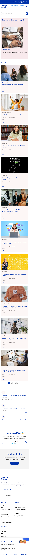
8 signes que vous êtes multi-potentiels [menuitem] (7, 520)
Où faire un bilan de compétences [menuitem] (18, 516)
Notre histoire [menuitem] (17, 505)
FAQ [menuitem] (2, 533)
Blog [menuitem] (2, 507)
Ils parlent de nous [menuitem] (5, 528)
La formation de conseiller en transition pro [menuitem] (20, 510)
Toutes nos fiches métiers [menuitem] (6, 522)
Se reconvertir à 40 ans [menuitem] (6, 516)
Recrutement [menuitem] (3, 536)
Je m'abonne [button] (14, 463)
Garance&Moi (12, 117)
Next (26, 442)
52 (17, 383)
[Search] (27, 13)
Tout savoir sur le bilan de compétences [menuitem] (6, 510)
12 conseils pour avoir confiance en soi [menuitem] (5, 514)
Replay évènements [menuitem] (5, 505)
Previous (2, 442)
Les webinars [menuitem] (17, 513)
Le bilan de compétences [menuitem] (19, 507)
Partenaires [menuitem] (3, 531)
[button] (27, 6)
